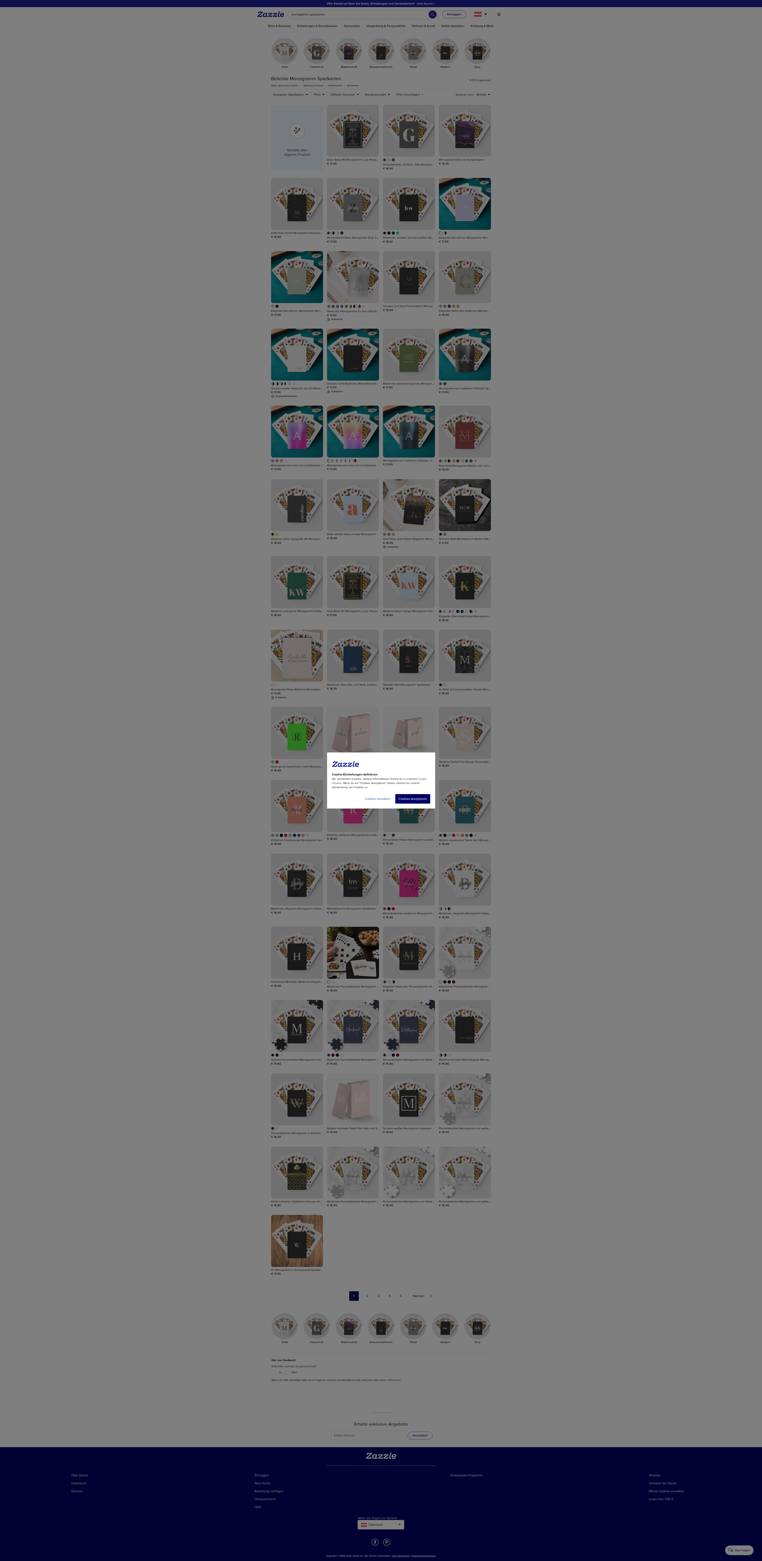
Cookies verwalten (378, 799)
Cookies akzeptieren (412, 799)
